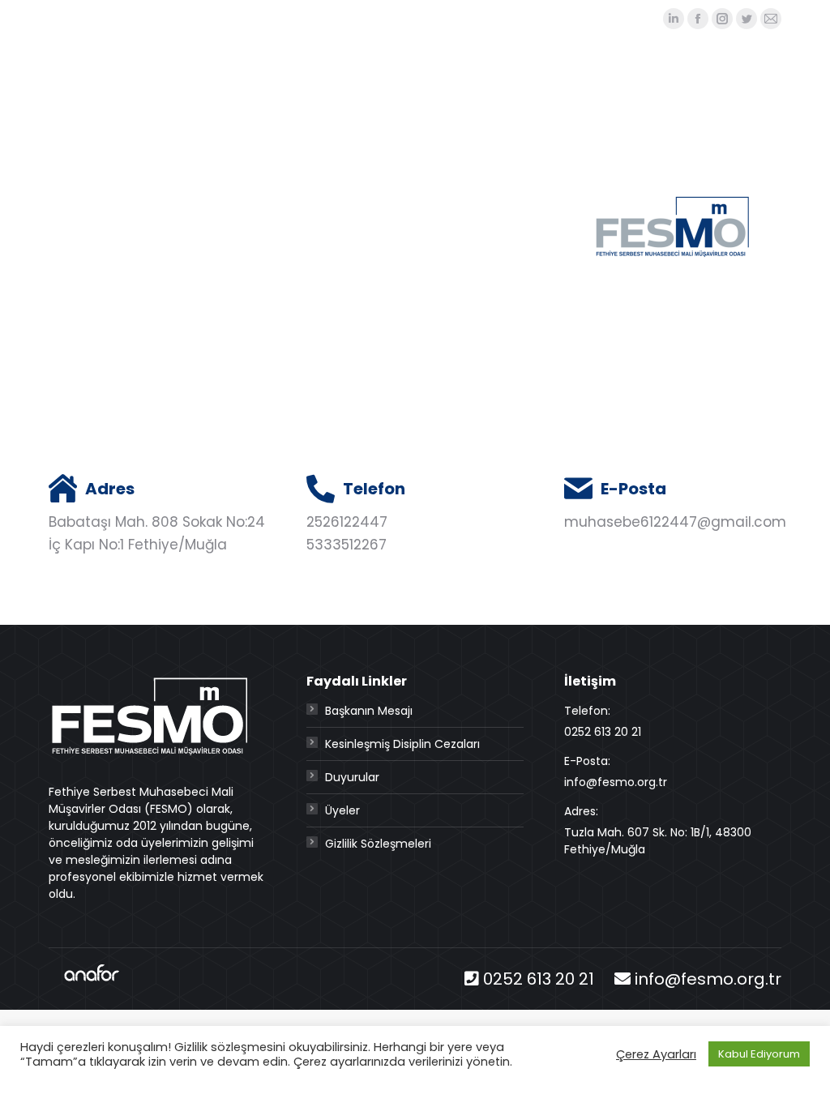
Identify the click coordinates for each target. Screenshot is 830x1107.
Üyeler (342, 810)
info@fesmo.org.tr (708, 979)
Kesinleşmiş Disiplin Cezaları (402, 744)
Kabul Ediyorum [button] (759, 1054)
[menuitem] (382, 94)
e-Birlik (262, 19)
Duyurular (352, 777)
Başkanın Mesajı (369, 711)
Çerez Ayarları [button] (656, 1054)
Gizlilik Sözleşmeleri (378, 844)
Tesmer (325, 19)
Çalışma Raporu (597, 19)
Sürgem (390, 19)
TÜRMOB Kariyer (481, 19)
